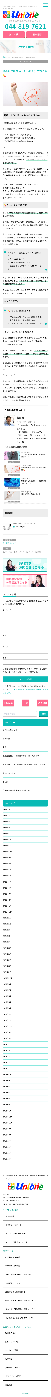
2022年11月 (8, 845)
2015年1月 (7, 1068)
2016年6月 (7, 1002)
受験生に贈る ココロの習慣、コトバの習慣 (21, 755)
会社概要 (9, 1384)
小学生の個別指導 (12, 1257)
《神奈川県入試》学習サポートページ (20, 1317)
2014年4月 (7, 1092)
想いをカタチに (9, 773)
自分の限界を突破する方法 (30, 494)
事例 (4, 747)
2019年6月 (7, 996)
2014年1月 (7, 1110)
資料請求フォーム (12, 1367)
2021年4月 (7, 960)
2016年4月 (7, 1014)
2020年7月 (7, 990)
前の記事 (8, 702)
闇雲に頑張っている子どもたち (24, 523)
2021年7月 (7, 942)
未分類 (5, 781)
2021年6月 (7, 948)
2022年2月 (7, 899)
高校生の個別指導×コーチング (18, 1274)
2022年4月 (7, 887)
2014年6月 (7, 1086)
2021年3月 (7, 966)
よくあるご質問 (11, 1350)
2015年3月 (7, 1062)
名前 (4, 635)
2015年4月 (7, 1056)
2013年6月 (7, 1147)
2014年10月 (8, 1074)
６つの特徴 (9, 1216)
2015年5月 (7, 1050)
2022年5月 (7, 881)
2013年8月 (7, 1134)
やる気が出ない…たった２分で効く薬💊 (33, 468)
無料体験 (13, 34)
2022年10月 (8, 851)
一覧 (25, 702)
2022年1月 (7, 905)
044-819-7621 (25, 26)
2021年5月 (7, 954)
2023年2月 (7, 827)
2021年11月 (8, 918)
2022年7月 (7, 869)
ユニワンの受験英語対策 (15, 1292)
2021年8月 (7, 936)
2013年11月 (8, 1122)
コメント (7, 610)
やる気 (30, 551)
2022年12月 (8, 839)
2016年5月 (7, 1008)
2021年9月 (7, 930)
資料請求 (37, 34)
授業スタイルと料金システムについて (20, 1300)
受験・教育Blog (12, 1341)
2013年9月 (7, 1128)
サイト (5, 657)
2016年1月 (7, 1020)
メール (5, 646)
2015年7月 (7, 1044)
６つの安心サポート (13, 1225)
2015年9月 (7, 1032)
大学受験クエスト (12, 1283)
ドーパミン (20, 551)
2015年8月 (7, 1038)
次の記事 (42, 702)
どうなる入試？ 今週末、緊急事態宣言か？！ (33, 455)
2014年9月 (7, 1080)
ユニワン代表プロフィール (16, 1242)
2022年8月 (7, 863)
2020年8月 (7, 984)
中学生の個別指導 (12, 1266)
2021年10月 (8, 924)
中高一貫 (6, 738)
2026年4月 (7, 815)
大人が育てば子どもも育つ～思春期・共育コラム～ (24, 764)
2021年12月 (8, 911)
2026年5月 (7, 809)
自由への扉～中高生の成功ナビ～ (16, 790)
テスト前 (8, 551)
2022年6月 (7, 875)
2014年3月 (7, 1098)
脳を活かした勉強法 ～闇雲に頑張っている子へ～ (33, 482)
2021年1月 (7, 972)
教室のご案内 (10, 1333)
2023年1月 (7, 833)
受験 (39, 551)
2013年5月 (7, 1153)
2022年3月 (7, 893)
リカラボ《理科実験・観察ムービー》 (20, 1309)
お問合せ (9, 1358)
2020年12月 (8, 978)
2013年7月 (7, 1141)
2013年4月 (7, 1159)
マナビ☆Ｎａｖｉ (25, 61)
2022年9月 (7, 857)
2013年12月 (8, 1116)
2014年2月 (7, 1104)
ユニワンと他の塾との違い (16, 1233)
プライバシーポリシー (14, 1376)
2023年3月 (7, 821)
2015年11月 (8, 1026)
